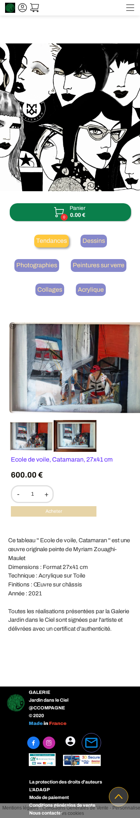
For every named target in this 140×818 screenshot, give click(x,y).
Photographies (36, 265)
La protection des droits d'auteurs (65, 782)
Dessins (93, 240)
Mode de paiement (49, 797)
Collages (49, 289)
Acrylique (91, 289)
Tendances (51, 240)
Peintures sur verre (98, 265)
